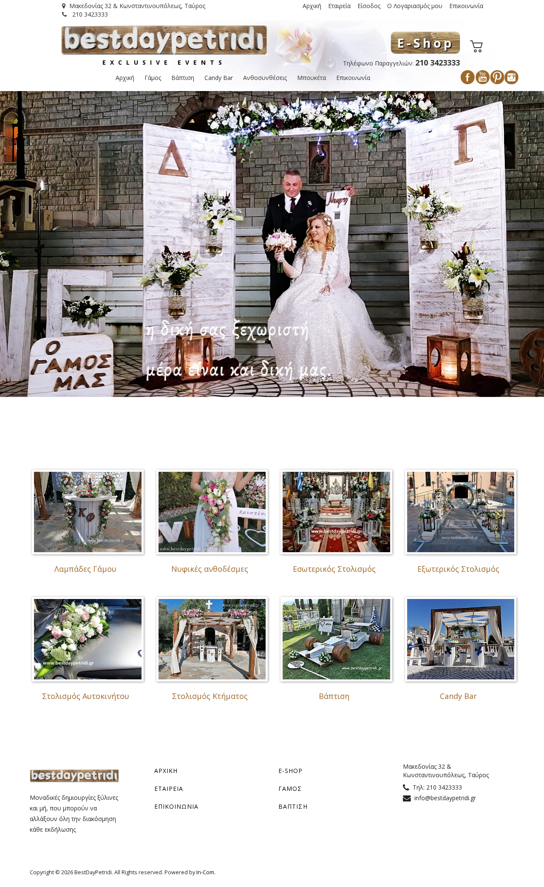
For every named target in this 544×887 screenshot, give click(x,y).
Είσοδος (368, 6)
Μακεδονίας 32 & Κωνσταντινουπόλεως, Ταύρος (137, 6)
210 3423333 (89, 14)
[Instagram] (511, 77)
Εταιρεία (339, 6)
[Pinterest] (497, 77)
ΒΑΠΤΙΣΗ (293, 806)
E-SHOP (290, 771)
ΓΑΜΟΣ (290, 788)
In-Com (205, 872)
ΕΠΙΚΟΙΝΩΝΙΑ (176, 806)
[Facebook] (468, 77)
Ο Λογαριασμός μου (414, 6)
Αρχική (312, 6)
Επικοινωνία (466, 6)
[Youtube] (483, 77)
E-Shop (425, 42)
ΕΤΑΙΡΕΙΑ (169, 788)
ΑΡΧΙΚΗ (166, 771)
